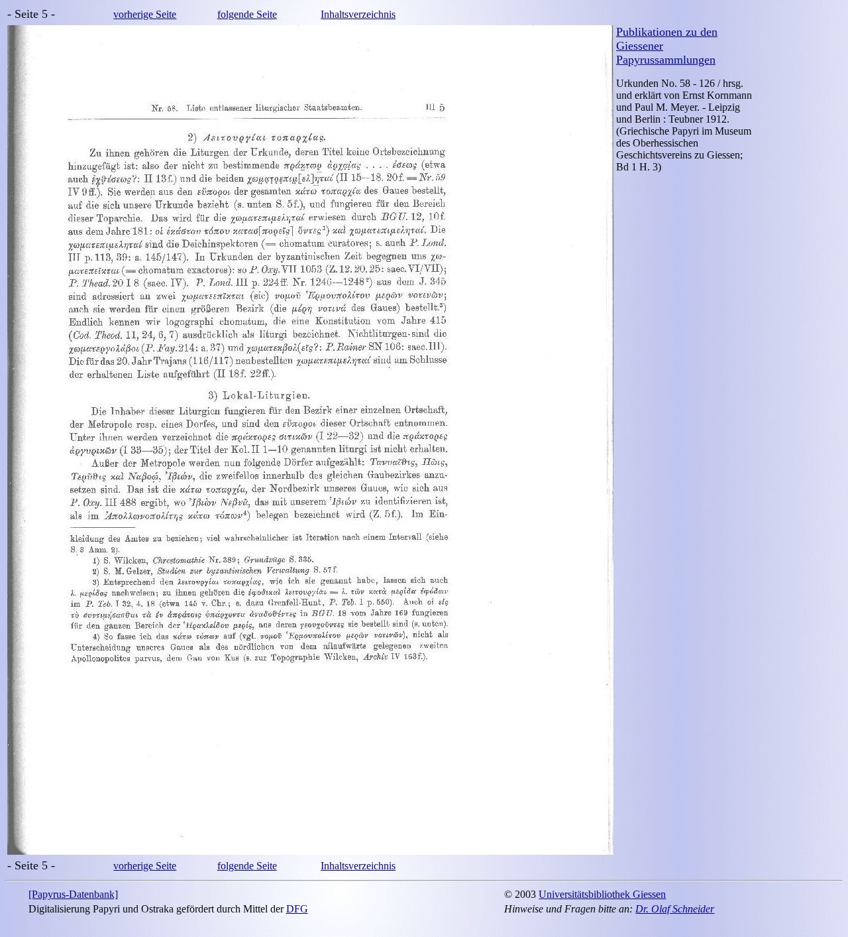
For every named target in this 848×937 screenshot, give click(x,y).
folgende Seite (247, 14)
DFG (297, 908)
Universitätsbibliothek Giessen (602, 894)
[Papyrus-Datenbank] (73, 894)
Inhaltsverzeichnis (358, 14)
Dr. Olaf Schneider (674, 908)
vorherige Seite (144, 14)
